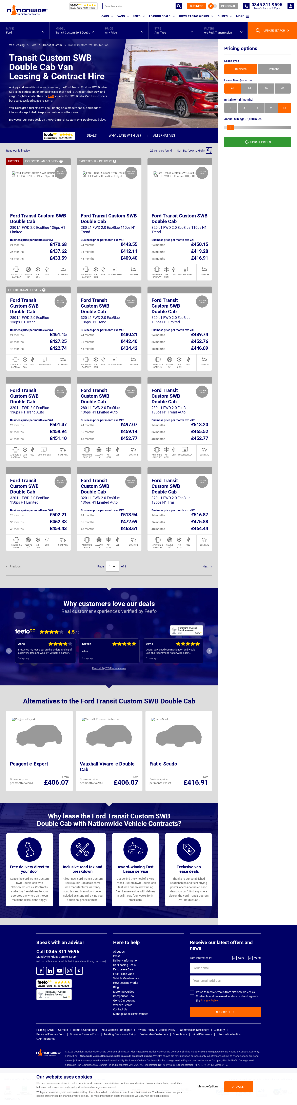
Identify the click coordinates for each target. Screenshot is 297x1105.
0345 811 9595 (246, 6)
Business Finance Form (84, 1034)
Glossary (219, 1029)
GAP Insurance (45, 1038)
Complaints (180, 1034)
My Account (291, 6)
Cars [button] (105, 16)
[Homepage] (27, 10)
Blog (116, 987)
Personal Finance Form (50, 1034)
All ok (85, 651)
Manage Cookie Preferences (130, 1013)
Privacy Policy (209, 1000)
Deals (92, 135)
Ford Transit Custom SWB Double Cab (24, 305)
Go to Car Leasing (124, 1000)
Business (196, 6)
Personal (228, 6)
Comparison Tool (123, 996)
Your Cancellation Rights (116, 1029)
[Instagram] (69, 971)
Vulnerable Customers (154, 1034)
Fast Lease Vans (123, 973)
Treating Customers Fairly (120, 1034)
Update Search (274, 30)
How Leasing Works (125, 982)
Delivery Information (125, 960)
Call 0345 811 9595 (57, 951)
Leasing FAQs (45, 1029)
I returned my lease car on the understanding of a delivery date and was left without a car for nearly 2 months (45, 651)
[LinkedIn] (50, 971)
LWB (51, 96)
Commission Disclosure (194, 1029)
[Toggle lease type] (212, 6)
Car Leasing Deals (124, 965)
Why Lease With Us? (125, 135)
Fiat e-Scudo (163, 764)
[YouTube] (59, 971)
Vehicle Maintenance (126, 978)
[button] (24, 30)
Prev (8, 650)
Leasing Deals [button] (160, 16)
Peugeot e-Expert (29, 764)
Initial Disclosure (202, 1034)
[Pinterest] (79, 971)
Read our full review (18, 150)
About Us (119, 951)
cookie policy (161, 1095)
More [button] (240, 16)
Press (116, 956)
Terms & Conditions (85, 1029)
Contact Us (120, 1009)
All (232, 88)
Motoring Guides (123, 991)
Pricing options (240, 48)
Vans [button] (121, 16)
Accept (241, 1086)
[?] (61, 161)
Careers (63, 1029)
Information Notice (228, 1034)
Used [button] (137, 16)
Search (179, 6)
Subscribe (223, 1012)
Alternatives (164, 135)
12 (284, 108)
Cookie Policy (167, 1029)
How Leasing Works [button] (194, 16)
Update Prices (260, 142)
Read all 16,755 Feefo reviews (109, 668)
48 (282, 88)
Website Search (122, 1005)
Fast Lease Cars (123, 969)
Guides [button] (223, 16)
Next (206, 566)
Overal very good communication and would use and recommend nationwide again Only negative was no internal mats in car (170, 651)
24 (249, 88)
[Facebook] (40, 971)
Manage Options (207, 1086)
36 (266, 88)
